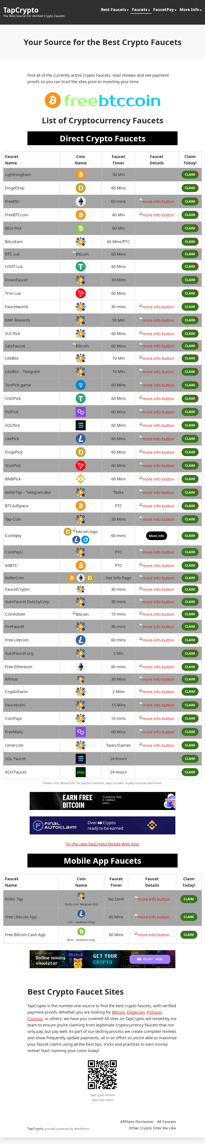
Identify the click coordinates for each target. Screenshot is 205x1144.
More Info (189, 9)
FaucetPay (163, 9)
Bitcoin (118, 1012)
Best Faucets (113, 9)
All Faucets (166, 1121)
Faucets (139, 9)
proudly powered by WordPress (67, 1129)
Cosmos (35, 1018)
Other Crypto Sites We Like (152, 1128)
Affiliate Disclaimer (137, 1121)
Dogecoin (136, 1012)
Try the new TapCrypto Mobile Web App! (102, 844)
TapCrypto (21, 10)
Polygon (154, 1012)
